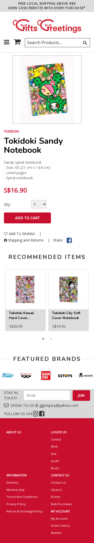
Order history (60, 525)
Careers (56, 490)
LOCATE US (58, 432)
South (55, 461)
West (54, 446)
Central (56, 439)
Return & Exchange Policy (25, 511)
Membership (16, 490)
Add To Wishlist (22, 233)
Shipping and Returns (26, 240)
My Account (59, 518)
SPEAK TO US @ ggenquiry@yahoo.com (43, 405)
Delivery (12, 482)
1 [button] (43, 338)
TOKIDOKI (11, 131)
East (53, 454)
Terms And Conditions (22, 497)
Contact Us (58, 482)
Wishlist (56, 533)
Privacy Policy (16, 504)
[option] (25, 300)
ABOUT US (14, 432)
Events (55, 497)
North (55, 468)
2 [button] (51, 338)
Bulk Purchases (61, 504)
